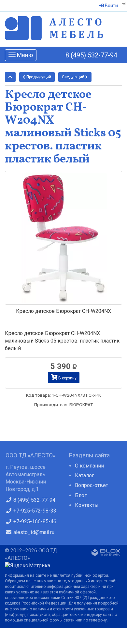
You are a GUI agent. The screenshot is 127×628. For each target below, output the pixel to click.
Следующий (73, 77)
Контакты (87, 505)
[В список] (10, 77)
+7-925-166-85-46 (34, 521)
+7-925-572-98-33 (34, 511)
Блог (81, 495)
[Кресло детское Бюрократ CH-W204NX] (63, 238)
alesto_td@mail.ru (33, 532)
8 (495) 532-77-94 (91, 55)
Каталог (84, 475)
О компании (89, 466)
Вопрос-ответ (91, 485)
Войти (111, 5)
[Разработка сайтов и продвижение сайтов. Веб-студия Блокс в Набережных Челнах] (106, 553)
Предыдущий (38, 77)
